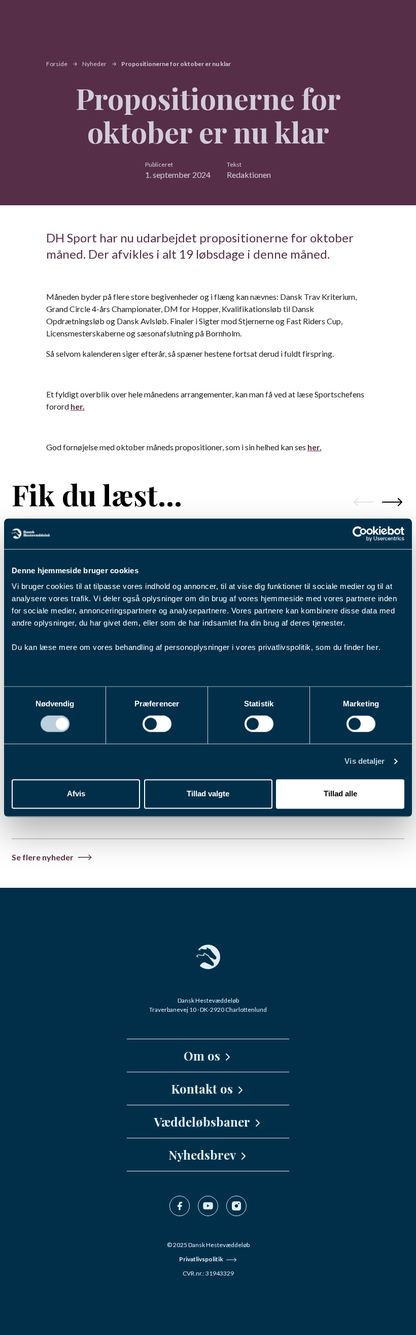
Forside (56, 64)
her (372, 647)
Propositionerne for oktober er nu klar (176, 64)
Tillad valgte (208, 793)
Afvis (76, 793)
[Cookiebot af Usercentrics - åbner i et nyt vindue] (360, 533)
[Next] (392, 502)
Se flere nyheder (43, 857)
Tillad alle (340, 793)
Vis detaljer (364, 761)
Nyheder (94, 64)
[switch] (157, 724)
